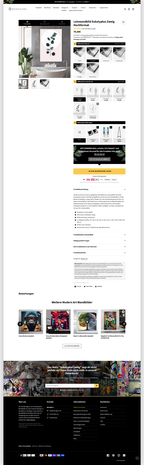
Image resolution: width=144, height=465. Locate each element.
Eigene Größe (121, 81)
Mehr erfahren (31, 420)
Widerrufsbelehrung (106, 414)
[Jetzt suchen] (96, 386)
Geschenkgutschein (79, 425)
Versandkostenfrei (88, 35)
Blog (74, 439)
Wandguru (122, 460)
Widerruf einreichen (79, 407)
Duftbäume (76, 435)
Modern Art (84, 259)
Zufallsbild (76, 432)
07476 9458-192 (53, 414)
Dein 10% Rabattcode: (99, 159)
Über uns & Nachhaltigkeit (81, 421)
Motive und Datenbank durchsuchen (73, 390)
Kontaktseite (53, 418)
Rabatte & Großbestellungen (82, 418)
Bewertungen (77, 428)
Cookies (102, 425)
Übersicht (117, 44)
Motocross (34, 446)
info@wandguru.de (55, 411)
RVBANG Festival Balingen (44, 446)
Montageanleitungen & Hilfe (82, 414)
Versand (102, 418)
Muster (122, 44)
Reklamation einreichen (80, 411)
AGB (101, 421)
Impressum (103, 407)
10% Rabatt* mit (82, 2)
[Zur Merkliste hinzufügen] (123, 22)
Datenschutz (104, 411)
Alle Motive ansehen (72, 346)
